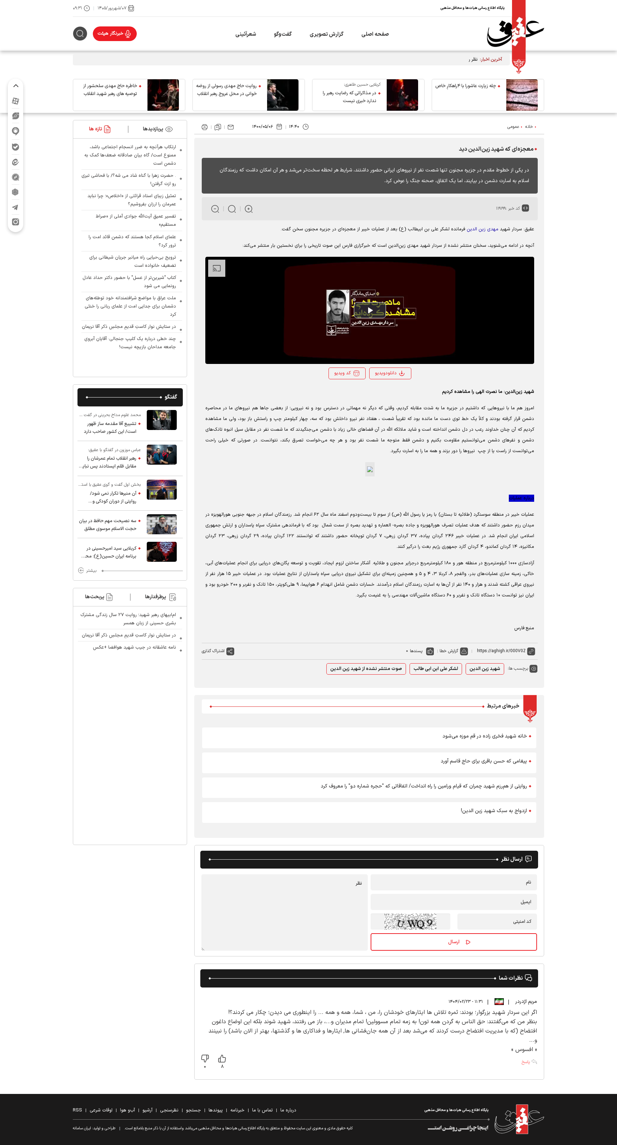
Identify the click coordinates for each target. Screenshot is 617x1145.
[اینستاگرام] (15, 222)
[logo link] (515, 34)
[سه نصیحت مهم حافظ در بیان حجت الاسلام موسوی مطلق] (162, 524)
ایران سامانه (82, 1128)
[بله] (15, 147)
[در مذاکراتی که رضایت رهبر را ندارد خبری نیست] (402, 95)
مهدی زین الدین (482, 229)
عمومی (513, 127)
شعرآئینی (245, 34)
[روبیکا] (15, 192)
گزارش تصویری (326, 34)
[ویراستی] (15, 115)
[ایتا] (15, 162)
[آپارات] (15, 101)
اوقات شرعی (101, 1110)
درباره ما (288, 1110)
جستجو (193, 1110)
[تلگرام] (15, 207)
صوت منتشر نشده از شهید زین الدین (366, 668)
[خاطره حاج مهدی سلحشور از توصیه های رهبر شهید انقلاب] (163, 95)
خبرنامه (237, 1110)
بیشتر (91, 571)
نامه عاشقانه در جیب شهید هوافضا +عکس (134, 647)
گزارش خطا (449, 651)
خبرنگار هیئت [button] (110, 33)
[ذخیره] (217, 127)
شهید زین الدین (485, 668)
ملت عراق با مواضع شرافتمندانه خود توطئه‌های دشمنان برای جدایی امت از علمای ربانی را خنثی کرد (130, 306)
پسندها (416, 651)
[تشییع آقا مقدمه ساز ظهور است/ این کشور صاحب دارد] (162, 423)
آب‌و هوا (127, 1110)
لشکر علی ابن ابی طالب (435, 668)
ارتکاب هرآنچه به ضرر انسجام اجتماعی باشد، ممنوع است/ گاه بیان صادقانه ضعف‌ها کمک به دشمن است (130, 155)
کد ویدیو (342, 373)
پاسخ (525, 1062)
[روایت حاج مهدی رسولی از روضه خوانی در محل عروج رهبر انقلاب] (283, 95)
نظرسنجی (169, 1110)
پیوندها (216, 1110)
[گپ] (15, 177)
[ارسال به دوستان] (230, 127)
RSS (77, 1110)
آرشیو (147, 1110)
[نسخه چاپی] (204, 127)
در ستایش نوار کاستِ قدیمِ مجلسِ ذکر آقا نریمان (129, 326)
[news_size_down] (215, 209)
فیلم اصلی (388, 392)
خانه (529, 127)
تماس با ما (262, 1110)
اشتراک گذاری (213, 651)
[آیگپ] (15, 131)
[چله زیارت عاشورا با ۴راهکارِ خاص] (522, 95)
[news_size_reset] (231, 209)
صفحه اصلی (375, 34)
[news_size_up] (248, 209)
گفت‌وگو (283, 34)
